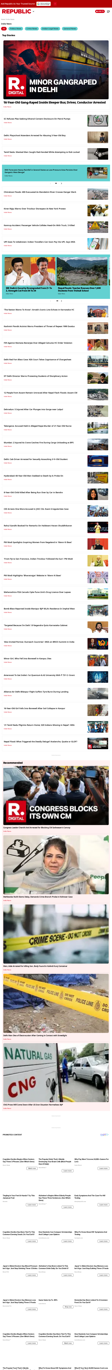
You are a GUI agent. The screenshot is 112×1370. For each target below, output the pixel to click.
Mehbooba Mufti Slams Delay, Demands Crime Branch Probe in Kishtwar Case (37, 896)
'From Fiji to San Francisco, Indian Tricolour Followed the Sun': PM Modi (38, 558)
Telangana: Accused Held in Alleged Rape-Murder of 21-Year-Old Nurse (37, 426)
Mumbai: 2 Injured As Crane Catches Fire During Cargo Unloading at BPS (39, 442)
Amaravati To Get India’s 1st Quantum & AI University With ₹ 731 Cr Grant (39, 675)
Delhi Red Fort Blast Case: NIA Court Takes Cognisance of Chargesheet (37, 359)
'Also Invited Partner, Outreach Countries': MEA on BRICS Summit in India (39, 642)
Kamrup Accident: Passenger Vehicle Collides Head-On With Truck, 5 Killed (39, 225)
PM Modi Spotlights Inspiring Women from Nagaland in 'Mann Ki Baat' (38, 542)
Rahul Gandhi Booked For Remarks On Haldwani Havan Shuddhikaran (38, 525)
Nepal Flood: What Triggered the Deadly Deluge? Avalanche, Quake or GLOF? (40, 741)
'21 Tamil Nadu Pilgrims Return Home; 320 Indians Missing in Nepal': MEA (39, 725)
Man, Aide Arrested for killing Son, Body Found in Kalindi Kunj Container (35, 966)
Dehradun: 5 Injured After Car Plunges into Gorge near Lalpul (33, 409)
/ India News (9, 19)
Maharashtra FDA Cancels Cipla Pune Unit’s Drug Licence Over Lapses (37, 592)
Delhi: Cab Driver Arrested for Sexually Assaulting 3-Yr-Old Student (36, 459)
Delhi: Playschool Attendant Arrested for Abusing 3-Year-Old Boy (35, 135)
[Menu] (107, 11)
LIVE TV (101, 11)
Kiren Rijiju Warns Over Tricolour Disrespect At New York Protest (35, 208)
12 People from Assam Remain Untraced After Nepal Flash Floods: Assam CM (40, 392)
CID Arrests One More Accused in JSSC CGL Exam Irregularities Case (36, 509)
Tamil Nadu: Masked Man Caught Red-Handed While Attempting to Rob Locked (42, 152)
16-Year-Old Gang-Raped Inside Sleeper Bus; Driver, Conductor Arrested (54, 102)
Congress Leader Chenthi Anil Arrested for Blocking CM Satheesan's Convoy (36, 827)
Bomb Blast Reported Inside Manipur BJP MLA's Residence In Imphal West (39, 608)
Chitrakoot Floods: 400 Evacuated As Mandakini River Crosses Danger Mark (40, 192)
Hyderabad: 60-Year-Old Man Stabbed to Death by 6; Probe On (33, 475)
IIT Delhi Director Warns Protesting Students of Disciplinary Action (36, 376)
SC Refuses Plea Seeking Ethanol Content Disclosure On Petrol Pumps (37, 118)
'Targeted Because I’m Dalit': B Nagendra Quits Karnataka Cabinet (35, 625)
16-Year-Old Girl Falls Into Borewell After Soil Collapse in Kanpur (34, 708)
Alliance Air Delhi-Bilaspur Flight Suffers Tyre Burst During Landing (36, 691)
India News (7, 107)
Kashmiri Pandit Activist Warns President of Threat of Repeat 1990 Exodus (39, 326)
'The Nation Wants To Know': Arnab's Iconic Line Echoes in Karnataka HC (39, 309)
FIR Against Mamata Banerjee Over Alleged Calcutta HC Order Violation (38, 343)
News (3, 19)
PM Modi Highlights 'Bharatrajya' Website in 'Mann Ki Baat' (32, 575)
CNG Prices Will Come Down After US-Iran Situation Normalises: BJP (33, 1104)
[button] (56, 183)
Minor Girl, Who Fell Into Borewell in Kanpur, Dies (27, 658)
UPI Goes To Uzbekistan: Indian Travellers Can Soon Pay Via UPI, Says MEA (39, 242)
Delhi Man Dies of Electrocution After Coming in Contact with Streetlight (35, 1035)
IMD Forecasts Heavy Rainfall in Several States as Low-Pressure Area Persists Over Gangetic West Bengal (41, 171)
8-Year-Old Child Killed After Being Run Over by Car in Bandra (33, 492)
